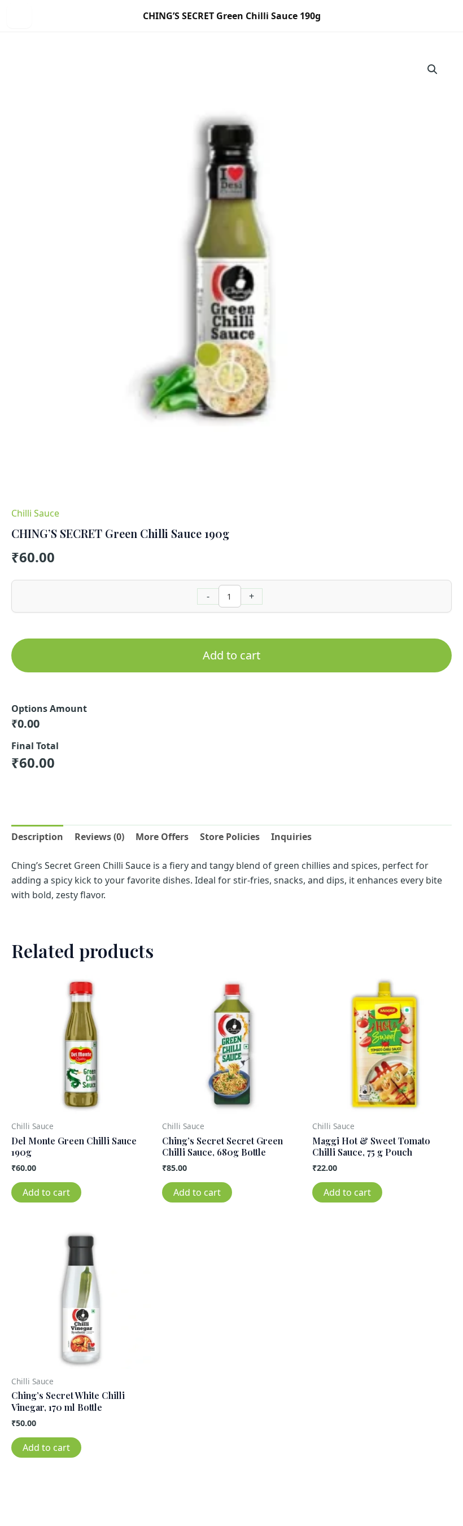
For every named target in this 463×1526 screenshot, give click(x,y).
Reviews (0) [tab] (99, 836)
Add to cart (231, 655)
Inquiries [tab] (291, 836)
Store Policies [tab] (230, 836)
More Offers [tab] (162, 836)
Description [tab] (37, 836)
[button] (432, 69)
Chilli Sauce (35, 513)
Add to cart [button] (46, 1192)
